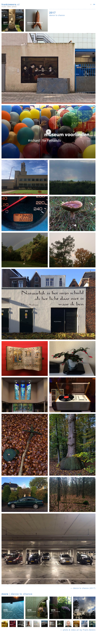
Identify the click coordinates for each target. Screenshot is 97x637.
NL (91, 4)
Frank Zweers (89, 629)
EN (94, 4)
